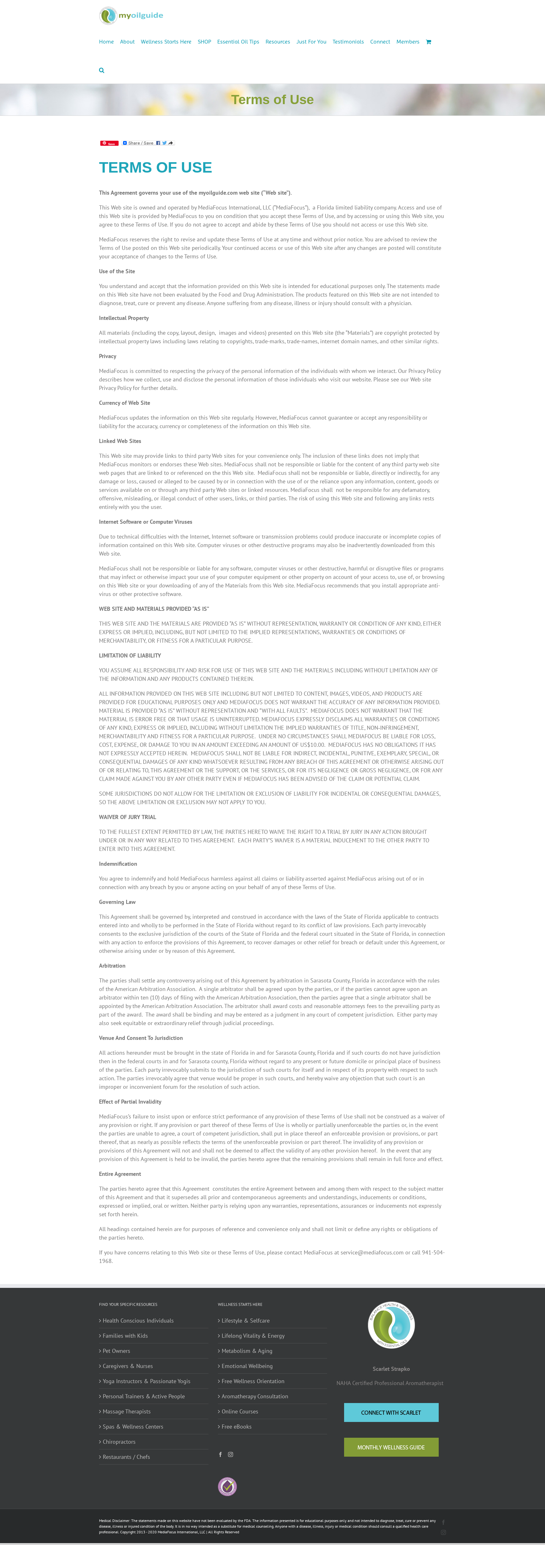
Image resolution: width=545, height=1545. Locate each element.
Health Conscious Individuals (138, 1320)
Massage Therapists (127, 1411)
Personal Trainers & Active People (144, 1396)
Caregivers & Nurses (128, 1366)
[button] (101, 69)
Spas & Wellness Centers (133, 1426)
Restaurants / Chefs (126, 1456)
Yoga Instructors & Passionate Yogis (146, 1381)
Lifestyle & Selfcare (246, 1320)
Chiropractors (119, 1441)
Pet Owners (116, 1350)
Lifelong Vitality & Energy (253, 1335)
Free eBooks (237, 1426)
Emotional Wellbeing (247, 1366)
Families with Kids (125, 1335)
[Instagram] (230, 1454)
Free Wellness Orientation (253, 1381)
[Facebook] (220, 1454)
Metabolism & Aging (247, 1350)
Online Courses (240, 1411)
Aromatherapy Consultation (255, 1396)
